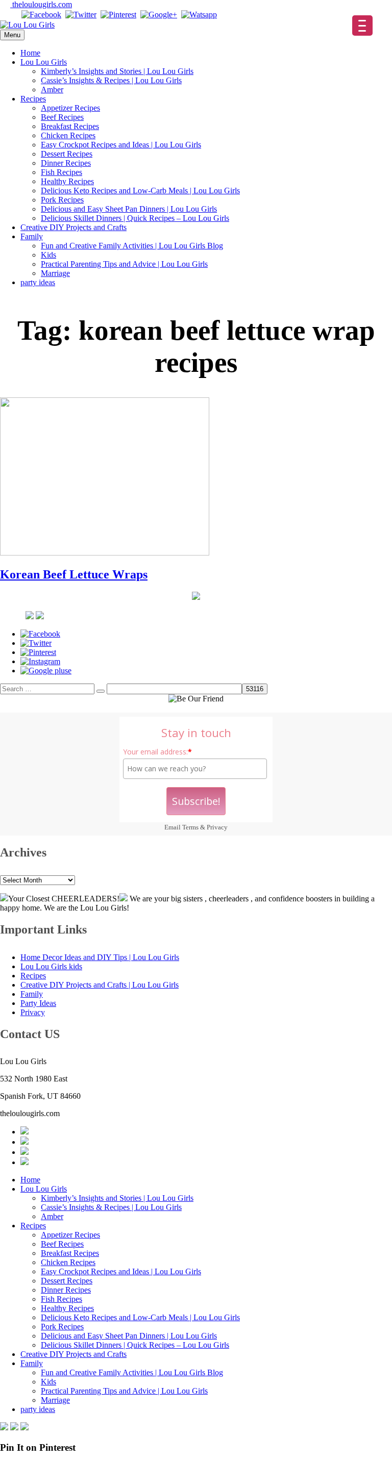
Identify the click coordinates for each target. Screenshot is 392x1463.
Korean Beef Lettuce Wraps (74, 574)
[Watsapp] (199, 14)
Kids (48, 254)
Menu (12, 35)
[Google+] (158, 14)
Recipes (33, 98)
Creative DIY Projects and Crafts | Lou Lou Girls (99, 984)
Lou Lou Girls (43, 62)
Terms (190, 827)
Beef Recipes (62, 117)
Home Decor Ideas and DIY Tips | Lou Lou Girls (99, 957)
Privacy (217, 827)
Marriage (55, 273)
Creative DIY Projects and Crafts (73, 227)
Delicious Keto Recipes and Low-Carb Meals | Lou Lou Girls (140, 190)
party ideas (37, 282)
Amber (52, 89)
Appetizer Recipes (70, 108)
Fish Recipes (61, 172)
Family (31, 236)
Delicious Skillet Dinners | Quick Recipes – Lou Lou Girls (135, 218)
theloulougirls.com (41, 4)
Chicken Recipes (68, 135)
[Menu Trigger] (362, 25)
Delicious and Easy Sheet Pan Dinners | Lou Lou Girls (129, 209)
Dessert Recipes (66, 153)
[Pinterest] (118, 14)
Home (30, 52)
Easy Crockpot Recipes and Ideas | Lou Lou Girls (121, 144)
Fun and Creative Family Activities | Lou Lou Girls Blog (132, 245)
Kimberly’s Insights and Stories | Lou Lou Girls (117, 71)
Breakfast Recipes (70, 126)
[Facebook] (41, 14)
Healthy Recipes (67, 181)
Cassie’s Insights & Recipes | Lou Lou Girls (111, 80)
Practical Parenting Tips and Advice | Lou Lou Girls (124, 264)
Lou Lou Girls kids (51, 966)
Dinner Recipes (66, 163)
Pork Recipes (62, 199)
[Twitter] (80, 14)
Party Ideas (38, 1003)
